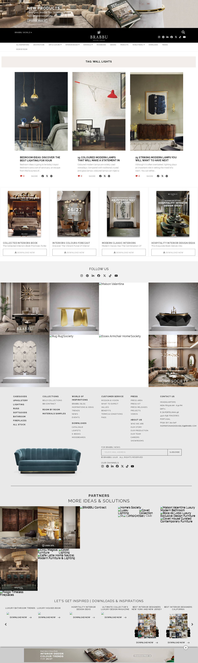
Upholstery (20, 400)
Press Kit (136, 404)
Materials (87, 45)
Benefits (106, 411)
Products (124, 45)
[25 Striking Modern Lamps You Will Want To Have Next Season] (156, 111)
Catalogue (77, 427)
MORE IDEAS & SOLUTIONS (99, 501)
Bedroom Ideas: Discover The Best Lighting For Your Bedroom (40, 160)
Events (76, 417)
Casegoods (20, 396)
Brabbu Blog (78, 404)
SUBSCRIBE (175, 452)
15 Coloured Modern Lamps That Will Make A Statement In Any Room (99, 160)
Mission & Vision (110, 400)
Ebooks (113, 45)
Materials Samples (54, 414)
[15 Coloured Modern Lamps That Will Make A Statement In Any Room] (98, 111)
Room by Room (21, 49)
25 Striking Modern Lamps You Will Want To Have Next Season (156, 160)
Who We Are (137, 424)
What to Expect (109, 404)
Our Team (136, 434)
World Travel (138, 45)
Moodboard (101, 45)
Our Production (139, 431)
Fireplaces (19, 421)
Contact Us (167, 396)
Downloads (153, 45)
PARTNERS (99, 495)
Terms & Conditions (112, 414)
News (75, 414)
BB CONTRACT (49, 404)
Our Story (136, 427)
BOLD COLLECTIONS (52, 400)
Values (105, 407)
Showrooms (137, 441)
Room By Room (51, 410)
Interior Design (71, 45)
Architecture (38, 45)
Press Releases (139, 407)
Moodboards (79, 437)
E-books (76, 434)
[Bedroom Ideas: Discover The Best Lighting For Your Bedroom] (41, 111)
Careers (135, 437)
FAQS (103, 417)
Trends (165, 45)
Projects (136, 411)
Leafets (76, 431)
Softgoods (20, 412)
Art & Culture (54, 45)
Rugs (16, 408)
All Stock (19, 425)
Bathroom (19, 417)
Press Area (136, 400)
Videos (134, 414)
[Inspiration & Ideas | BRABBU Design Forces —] (99, 35)
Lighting (18, 404)
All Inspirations (22, 45)
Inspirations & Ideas (83, 407)
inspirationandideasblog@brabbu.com (172, 426)
